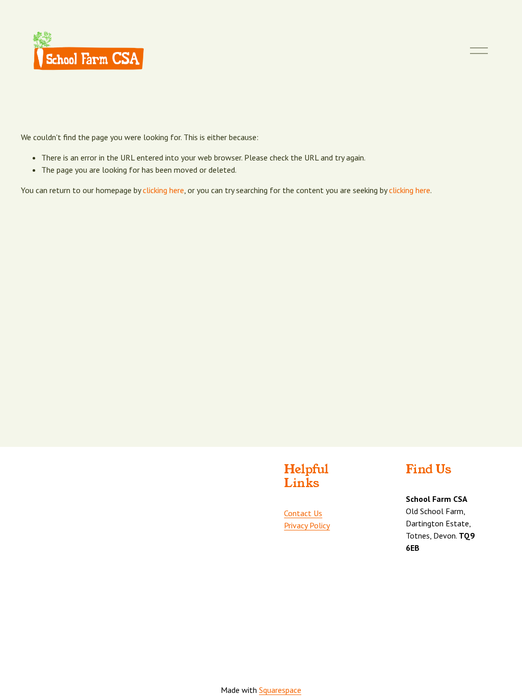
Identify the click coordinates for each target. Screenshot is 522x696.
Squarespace (280, 690)
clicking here (163, 190)
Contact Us (303, 513)
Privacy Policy (307, 525)
